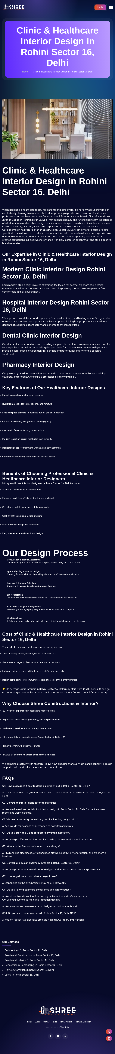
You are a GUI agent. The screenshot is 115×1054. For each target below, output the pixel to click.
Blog (55, 1022)
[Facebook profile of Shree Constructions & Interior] (51, 1036)
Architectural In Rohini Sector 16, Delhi (26, 950)
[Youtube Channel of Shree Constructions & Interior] (58, 1036)
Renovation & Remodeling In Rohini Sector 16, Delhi (33, 964)
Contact (46, 1022)
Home (25, 71)
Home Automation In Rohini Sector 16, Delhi (29, 969)
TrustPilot (64, 1027)
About (37, 1022)
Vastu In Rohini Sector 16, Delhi (22, 974)
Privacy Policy (66, 1022)
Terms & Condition (83, 1022)
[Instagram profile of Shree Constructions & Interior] (65, 1036)
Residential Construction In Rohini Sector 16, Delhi (32, 955)
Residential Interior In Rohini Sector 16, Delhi (29, 960)
